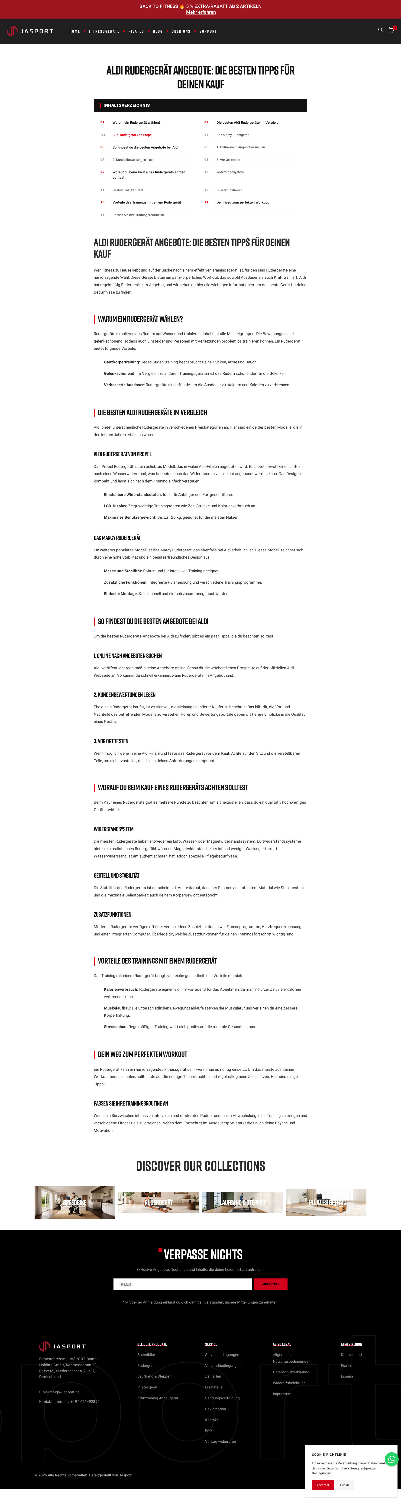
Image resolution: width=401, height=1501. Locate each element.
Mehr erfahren (201, 12)
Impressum (282, 1394)
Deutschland (351, 1355)
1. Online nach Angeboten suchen (241, 147)
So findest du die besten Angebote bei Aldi (145, 147)
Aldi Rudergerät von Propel (132, 135)
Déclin (344, 1485)
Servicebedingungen (222, 1355)
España (347, 1376)
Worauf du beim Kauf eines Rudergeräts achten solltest (149, 175)
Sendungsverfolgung (222, 1398)
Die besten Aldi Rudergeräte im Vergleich (248, 122)
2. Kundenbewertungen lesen (133, 159)
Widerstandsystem (230, 172)
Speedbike (146, 1355)
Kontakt (211, 1420)
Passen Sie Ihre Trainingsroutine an (138, 215)
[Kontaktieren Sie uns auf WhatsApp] (392, 1459)
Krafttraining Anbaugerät (157, 1398)
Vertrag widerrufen (220, 1441)
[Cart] (391, 31)
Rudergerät (146, 1365)
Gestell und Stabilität (128, 190)
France (346, 1365)
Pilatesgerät (147, 1387)
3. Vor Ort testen (228, 159)
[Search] (380, 31)
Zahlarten (213, 1376)
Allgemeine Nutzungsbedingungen (291, 1358)
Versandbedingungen (223, 1365)
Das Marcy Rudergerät (233, 135)
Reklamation (215, 1409)
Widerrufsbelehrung (289, 1383)
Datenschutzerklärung (291, 1372)
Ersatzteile (214, 1387)
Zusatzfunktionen (229, 190)
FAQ (208, 1430)
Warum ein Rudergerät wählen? (136, 122)
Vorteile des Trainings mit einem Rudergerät (147, 202)
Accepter (323, 1485)
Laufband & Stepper (154, 1376)
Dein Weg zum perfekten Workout (243, 202)
